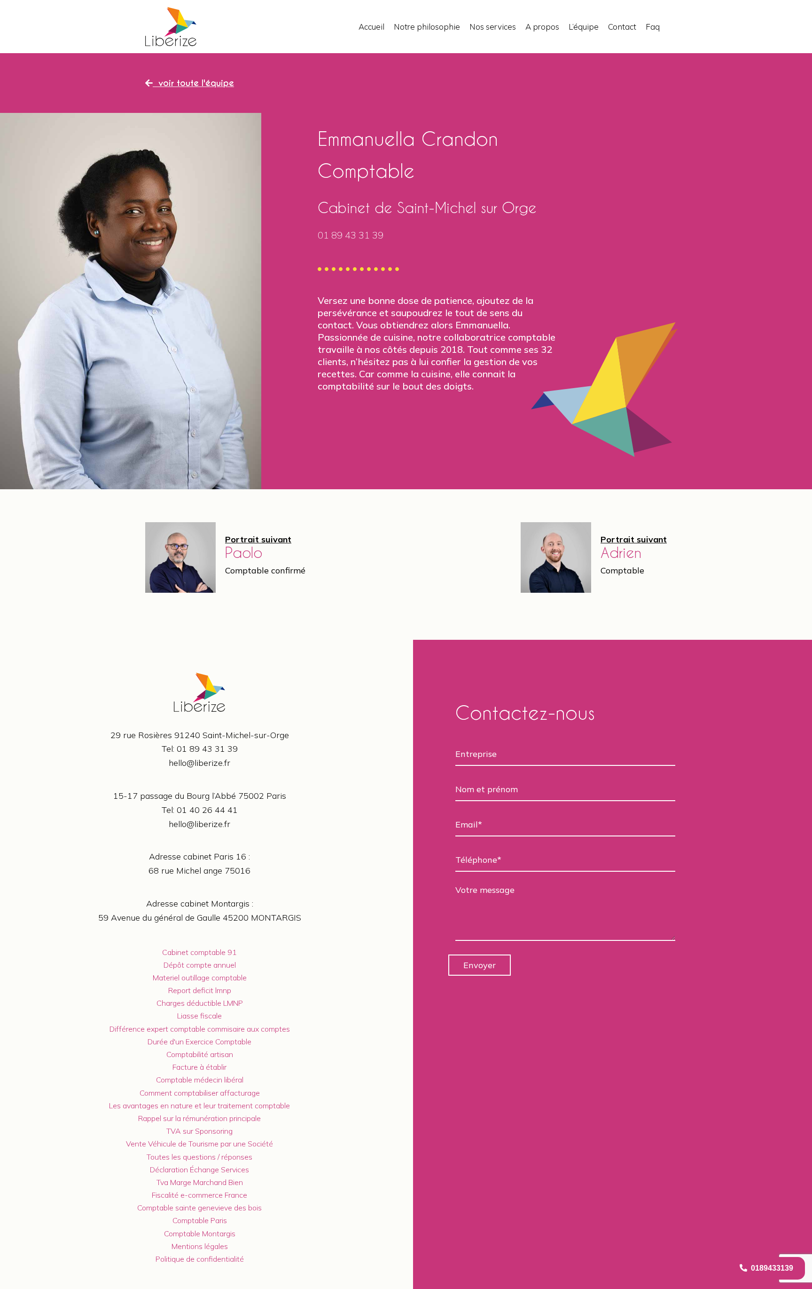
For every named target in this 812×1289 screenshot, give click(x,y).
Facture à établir (199, 1067)
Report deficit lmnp (199, 990)
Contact (622, 27)
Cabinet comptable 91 (199, 952)
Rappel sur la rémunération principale (199, 1118)
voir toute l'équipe (193, 83)
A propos (542, 27)
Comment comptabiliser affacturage (200, 1093)
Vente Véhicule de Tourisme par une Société (199, 1143)
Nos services (492, 27)
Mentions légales (200, 1246)
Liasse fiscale (199, 1015)
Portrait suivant (258, 539)
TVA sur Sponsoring (199, 1131)
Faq (653, 27)
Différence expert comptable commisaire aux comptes (199, 1029)
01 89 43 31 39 (207, 748)
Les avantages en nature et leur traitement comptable (199, 1105)
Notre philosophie (427, 27)
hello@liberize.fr (199, 762)
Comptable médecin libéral (199, 1079)
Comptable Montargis (199, 1233)
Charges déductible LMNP (199, 1003)
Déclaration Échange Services (199, 1169)
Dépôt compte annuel (200, 965)
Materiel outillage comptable (200, 977)
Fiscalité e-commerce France (199, 1195)
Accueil (371, 27)
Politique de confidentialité (200, 1259)
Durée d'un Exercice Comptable (199, 1041)
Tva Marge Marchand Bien (199, 1182)
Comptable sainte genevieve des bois (199, 1207)
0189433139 (770, 1268)
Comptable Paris (199, 1220)
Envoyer (479, 965)
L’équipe (584, 27)
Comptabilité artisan (199, 1054)
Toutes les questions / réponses (199, 1157)
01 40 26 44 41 (207, 809)
